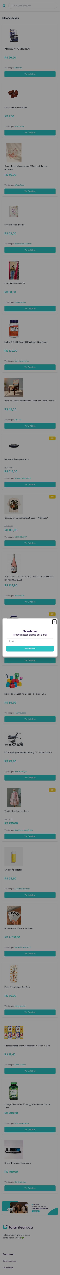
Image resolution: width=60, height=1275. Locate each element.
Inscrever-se (30, 648)
